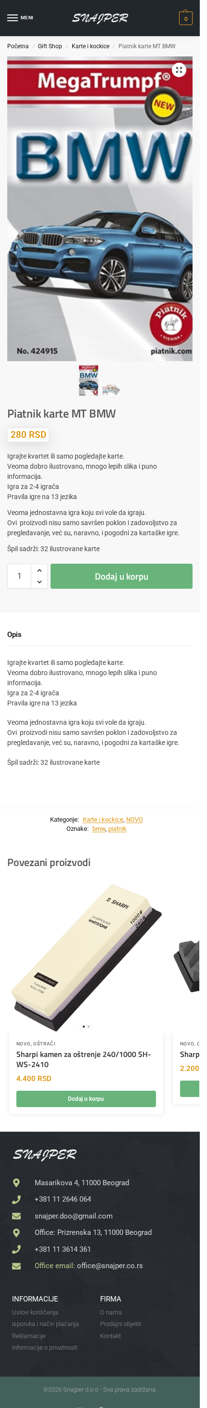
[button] (185, 18)
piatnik (117, 828)
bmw (98, 828)
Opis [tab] (14, 634)
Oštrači (44, 1043)
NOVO (134, 819)
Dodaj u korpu (121, 576)
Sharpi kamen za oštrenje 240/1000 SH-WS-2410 (83, 1059)
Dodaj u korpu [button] (86, 1099)
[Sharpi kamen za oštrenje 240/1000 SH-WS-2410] (86, 956)
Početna (18, 46)
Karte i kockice (90, 46)
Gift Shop (50, 46)
